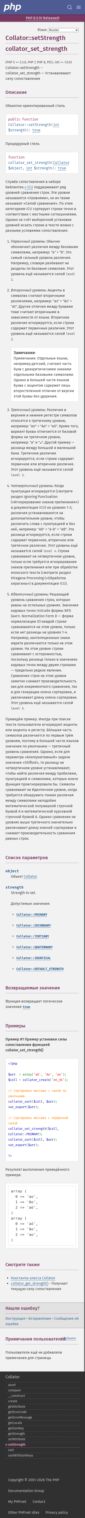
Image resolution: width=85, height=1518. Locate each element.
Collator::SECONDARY (33, 925)
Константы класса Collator (33, 1278)
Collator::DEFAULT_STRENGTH (39, 969)
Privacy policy (57, 1512)
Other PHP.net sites (23, 1512)
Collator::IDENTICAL (33, 958)
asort (12, 1385)
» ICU (28, 187)
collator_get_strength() (29, 1283)
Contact (39, 1501)
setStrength (16, 1445)
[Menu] (78, 7)
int (56, 125)
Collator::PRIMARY (31, 915)
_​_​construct (16, 1396)
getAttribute (16, 1407)
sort (11, 1450)
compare (14, 1390)
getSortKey (16, 1428)
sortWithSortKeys (20, 1455)
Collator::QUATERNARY (34, 947)
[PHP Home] (13, 7)
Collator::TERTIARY (32, 936)
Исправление (39, 1318)
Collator (61, 163)
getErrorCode (17, 1412)
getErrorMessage (20, 1417)
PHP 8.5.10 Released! (42, 18)
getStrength (16, 1434)
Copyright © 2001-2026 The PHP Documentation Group (33, 1485)
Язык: (42, 30)
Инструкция (15, 1318)
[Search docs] (69, 7)
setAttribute (16, 1439)
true (36, 130)
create (12, 1401)
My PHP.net (17, 1501)
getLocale (15, 1423)
